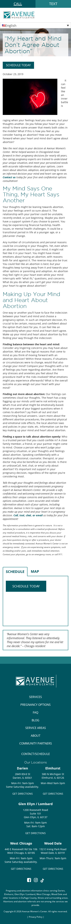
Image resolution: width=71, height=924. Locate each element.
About (35, 736)
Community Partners (35, 743)
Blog (35, 720)
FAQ (35, 712)
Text (53, 3)
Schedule (15, 571)
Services (35, 697)
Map (35, 571)
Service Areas (35, 728)
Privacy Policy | (36, 916)
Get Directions (22, 793)
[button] (35, 25)
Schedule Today (18, 65)
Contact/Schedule (35, 754)
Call (18, 3)
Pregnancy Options (35, 705)
